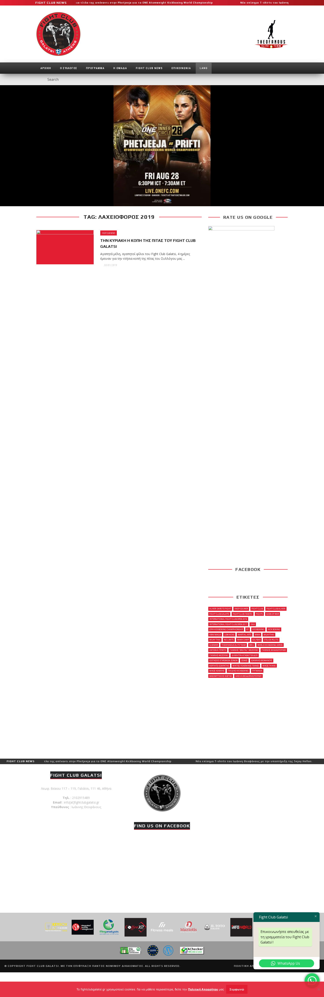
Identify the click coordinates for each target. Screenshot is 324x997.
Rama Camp (243, 639)
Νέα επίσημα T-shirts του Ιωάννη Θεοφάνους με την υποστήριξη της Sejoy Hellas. (228, 761)
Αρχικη (45, 68)
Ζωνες (244, 660)
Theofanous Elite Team (234, 645)
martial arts (244, 634)
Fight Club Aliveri (275, 608)
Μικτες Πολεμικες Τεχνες (246, 665)
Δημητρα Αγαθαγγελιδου (245, 655)
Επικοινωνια (181, 68)
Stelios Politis (271, 639)
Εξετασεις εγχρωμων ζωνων (223, 660)
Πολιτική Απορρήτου (203, 989)
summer (213, 645)
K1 (247, 629)
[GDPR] (153, 950)
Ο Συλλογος (68, 68)
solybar (256, 639)
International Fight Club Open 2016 (228, 619)
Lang (204, 68)
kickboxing (258, 629)
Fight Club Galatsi (219, 614)
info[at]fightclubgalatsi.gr (81, 802)
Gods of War (272, 614)
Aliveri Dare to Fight (220, 608)
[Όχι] (318, 989)
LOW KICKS (229, 634)
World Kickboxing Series (270, 645)
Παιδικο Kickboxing (238, 670)
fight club (257, 608)
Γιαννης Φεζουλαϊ (218, 655)
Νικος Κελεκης (216, 670)
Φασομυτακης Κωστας (220, 676)
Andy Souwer (241, 608)
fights (259, 614)
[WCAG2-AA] (192, 950)
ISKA (253, 624)
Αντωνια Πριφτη (217, 650)
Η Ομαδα (120, 68)
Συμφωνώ (236, 989)
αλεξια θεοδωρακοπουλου (248, 676)
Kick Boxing (274, 629)
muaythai (269, 634)
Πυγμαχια (257, 670)
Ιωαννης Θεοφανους (261, 660)
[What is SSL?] (130, 950)
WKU (251, 645)
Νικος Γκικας (269, 665)
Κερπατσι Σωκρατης (219, 665)
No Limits (229, 639)
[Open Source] (168, 950)
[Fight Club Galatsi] (162, 792)
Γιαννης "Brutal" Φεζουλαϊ (244, 650)
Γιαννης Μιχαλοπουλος (274, 650)
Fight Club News (149, 68)
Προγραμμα (95, 68)
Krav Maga (215, 634)
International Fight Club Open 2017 (228, 624)
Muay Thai (214, 639)
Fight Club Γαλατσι (242, 614)
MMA (257, 634)
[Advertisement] (248, 718)
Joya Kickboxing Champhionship (226, 629)
